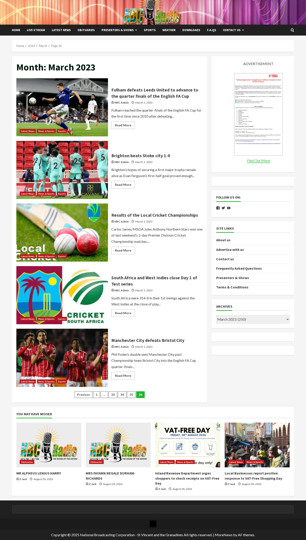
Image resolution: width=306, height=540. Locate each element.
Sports (150, 30)
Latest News (61, 30)
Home (16, 30)
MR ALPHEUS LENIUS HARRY (38, 473)
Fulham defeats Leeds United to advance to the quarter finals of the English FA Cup (62, 107)
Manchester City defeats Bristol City (62, 358)
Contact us (232, 30)
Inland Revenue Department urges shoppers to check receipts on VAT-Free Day (187, 478)
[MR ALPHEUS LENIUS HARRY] (48, 445)
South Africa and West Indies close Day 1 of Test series (62, 295)
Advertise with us (230, 249)
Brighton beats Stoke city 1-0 (62, 170)
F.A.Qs (211, 30)
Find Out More (258, 160)
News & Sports (46, 131)
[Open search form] (292, 30)
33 (113, 394)
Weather (169, 30)
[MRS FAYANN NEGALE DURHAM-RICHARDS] (118, 445)
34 (122, 394)
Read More (125, 126)
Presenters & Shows (117, 30)
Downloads (191, 30)
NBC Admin (121, 102)
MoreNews (224, 535)
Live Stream (36, 30)
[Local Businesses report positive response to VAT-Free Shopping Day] (257, 445)
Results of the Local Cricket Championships (62, 232)
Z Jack (23, 479)
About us (223, 240)
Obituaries (86, 30)
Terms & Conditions (232, 287)
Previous (83, 394)
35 (131, 394)
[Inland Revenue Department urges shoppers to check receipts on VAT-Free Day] (187, 445)
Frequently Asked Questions (239, 268)
